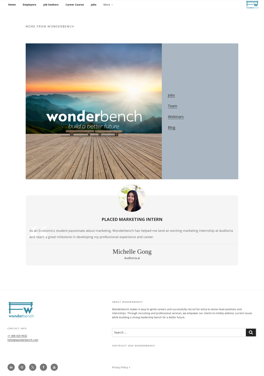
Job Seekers (51, 4)
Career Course (75, 4)
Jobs (93, 4)
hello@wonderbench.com (23, 340)
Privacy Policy (120, 367)
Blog (171, 127)
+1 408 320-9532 (17, 335)
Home (12, 4)
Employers (29, 4)
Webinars (176, 116)
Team (172, 105)
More (106, 4)
